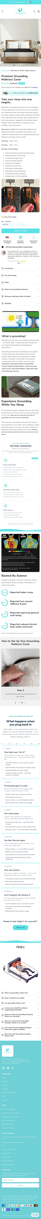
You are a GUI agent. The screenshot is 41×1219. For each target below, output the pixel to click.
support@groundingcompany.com (13, 1142)
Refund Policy (6, 1157)
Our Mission (6, 1085)
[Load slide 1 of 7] (25, 65)
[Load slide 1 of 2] (16, 65)
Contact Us (5, 1100)
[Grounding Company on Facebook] (3, 1068)
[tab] (19, 263)
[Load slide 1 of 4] (20, 65)
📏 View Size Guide (8, 217)
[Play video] (20, 321)
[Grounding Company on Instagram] (8, 1068)
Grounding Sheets (8, 1109)
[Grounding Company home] (7, 1051)
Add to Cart (20, 927)
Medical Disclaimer (8, 1164)
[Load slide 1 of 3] (18, 65)
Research (5, 1089)
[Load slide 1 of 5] (22, 65)
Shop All (5, 1081)
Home (4, 1078)
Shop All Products (8, 1128)
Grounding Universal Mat (10, 1117)
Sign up (20, 1185)
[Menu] (2, 11)
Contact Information (8, 1150)
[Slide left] (2, 42)
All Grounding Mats (8, 1120)
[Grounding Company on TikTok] (12, 1068)
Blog (3, 1096)
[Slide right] (38, 42)
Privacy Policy (6, 1153)
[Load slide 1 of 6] (23, 65)
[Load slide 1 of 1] (14, 65)
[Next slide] (25, 702)
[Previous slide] (15, 702)
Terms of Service (7, 1161)
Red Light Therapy (8, 1124)
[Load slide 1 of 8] (27, 65)
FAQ (3, 1146)
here (32, 633)
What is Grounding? (8, 1093)
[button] (34, 11)
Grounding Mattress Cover (11, 1113)
